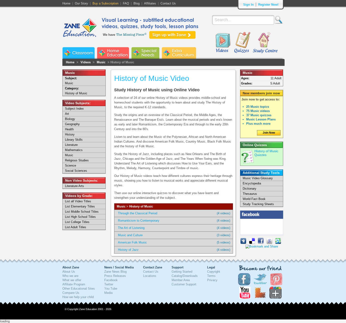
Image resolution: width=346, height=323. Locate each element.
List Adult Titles (75, 227)
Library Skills (74, 139)
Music (101, 62)
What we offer (71, 280)
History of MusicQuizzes (266, 153)
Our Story (81, 3)
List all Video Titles (78, 201)
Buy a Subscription (105, 3)
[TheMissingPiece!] (131, 34)
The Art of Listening (131, 228)
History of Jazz (128, 249)
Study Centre (265, 43)
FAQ (126, 3)
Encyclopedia (252, 183)
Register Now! (268, 4)
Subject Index (74, 108)
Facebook (111, 280)
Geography (72, 124)
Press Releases (115, 276)
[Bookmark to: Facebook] (261, 243)
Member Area (181, 280)
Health (69, 129)
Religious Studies (77, 160)
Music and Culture (130, 235)
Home (66, 3)
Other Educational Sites (78, 288)
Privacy (212, 280)
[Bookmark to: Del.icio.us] (252, 243)
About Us (68, 271)
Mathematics (74, 150)
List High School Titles (80, 217)
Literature (71, 145)
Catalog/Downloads (185, 276)
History (70, 134)
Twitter (108, 284)
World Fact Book (254, 199)
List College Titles (77, 222)
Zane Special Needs (145, 53)
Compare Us (70, 293)
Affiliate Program (73, 284)
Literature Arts (74, 186)
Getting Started (182, 271)
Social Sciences (76, 170)
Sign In (248, 4)
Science (70, 165)
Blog (136, 3)
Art (67, 114)
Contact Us (168, 3)
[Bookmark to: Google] (269, 243)
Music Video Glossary (258, 178)
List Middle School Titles (82, 211)
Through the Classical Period (137, 213)
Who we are (70, 276)
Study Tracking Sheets (258, 204)
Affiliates (150, 3)
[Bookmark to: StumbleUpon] (278, 243)
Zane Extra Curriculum (179, 53)
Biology (70, 119)
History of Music (141, 206)
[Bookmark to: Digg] (243, 243)
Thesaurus (250, 193)
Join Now (269, 132)
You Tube (110, 288)
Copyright (213, 271)
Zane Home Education (113, 53)
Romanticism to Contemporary (138, 220)
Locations (149, 276)
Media (108, 293)
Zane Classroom (78, 53)
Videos (223, 43)
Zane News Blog (115, 271)
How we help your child (78, 297)
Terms (211, 276)
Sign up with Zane (172, 35)
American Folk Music (132, 242)
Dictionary (249, 188)
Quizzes (242, 43)
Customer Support (184, 284)
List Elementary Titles (80, 206)
